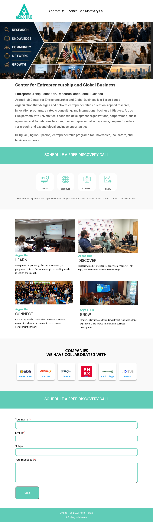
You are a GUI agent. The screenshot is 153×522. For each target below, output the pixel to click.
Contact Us (56, 11)
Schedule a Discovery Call (86, 11)
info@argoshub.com (76, 517)
